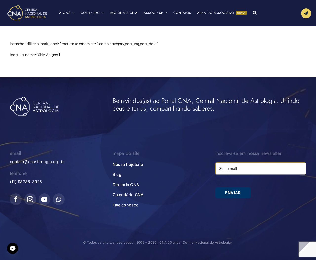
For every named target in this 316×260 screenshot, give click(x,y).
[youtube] (44, 199)
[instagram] (30, 199)
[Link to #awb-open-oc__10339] (306, 13)
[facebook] (16, 199)
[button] (255, 13)
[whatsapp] (59, 199)
